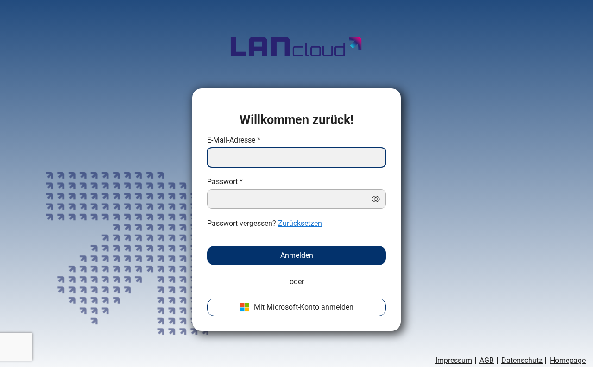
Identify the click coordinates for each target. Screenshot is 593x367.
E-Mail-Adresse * (233, 140)
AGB (486, 360)
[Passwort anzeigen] (375, 199)
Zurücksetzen (300, 223)
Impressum (453, 360)
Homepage (568, 360)
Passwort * (225, 182)
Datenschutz (522, 360)
